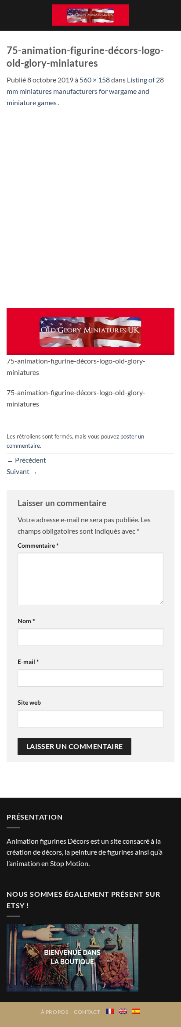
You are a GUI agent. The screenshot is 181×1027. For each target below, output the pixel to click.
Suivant (22, 471)
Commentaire (38, 545)
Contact (87, 1012)
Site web (29, 702)
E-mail (28, 661)
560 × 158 (95, 79)
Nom (26, 620)
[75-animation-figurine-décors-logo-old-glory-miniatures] (90, 330)
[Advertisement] (90, 202)
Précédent (26, 460)
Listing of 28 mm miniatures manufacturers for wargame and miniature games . (85, 90)
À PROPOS (55, 1012)
